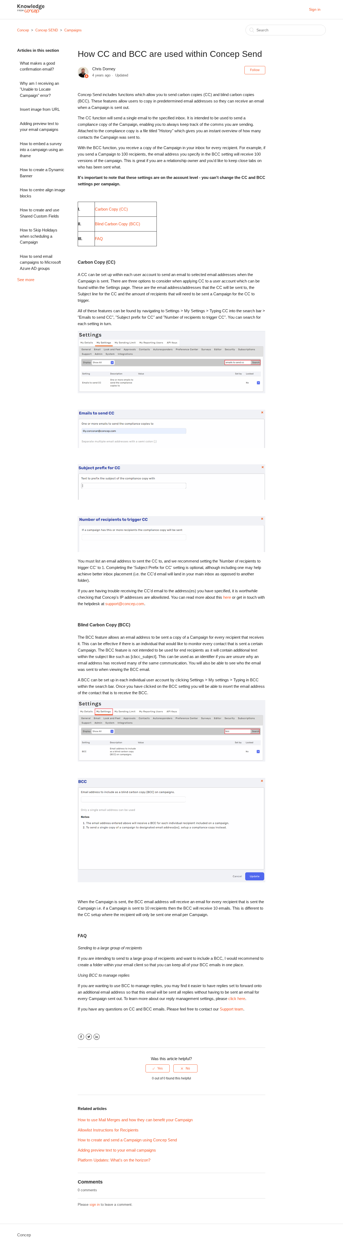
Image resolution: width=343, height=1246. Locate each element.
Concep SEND (46, 30)
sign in (95, 1205)
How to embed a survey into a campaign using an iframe (41, 149)
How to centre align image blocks (42, 193)
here (227, 597)
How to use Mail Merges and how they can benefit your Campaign (135, 1120)
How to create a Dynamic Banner (42, 172)
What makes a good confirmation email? (37, 66)
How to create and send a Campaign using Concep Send (127, 1140)
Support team (231, 1009)
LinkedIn (96, 1037)
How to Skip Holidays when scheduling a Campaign (38, 236)
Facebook (81, 1037)
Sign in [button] (314, 9)
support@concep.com (124, 603)
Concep (23, 30)
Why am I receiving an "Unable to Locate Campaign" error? (39, 89)
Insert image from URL (40, 109)
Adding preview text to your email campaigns (39, 126)
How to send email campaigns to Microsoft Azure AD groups (40, 262)
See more (25, 279)
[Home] (31, 12)
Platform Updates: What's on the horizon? (114, 1160)
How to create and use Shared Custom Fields (39, 213)
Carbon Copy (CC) (111, 209)
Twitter (88, 1037)
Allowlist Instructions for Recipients (108, 1130)
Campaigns (73, 30)
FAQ (99, 238)
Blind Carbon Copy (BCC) (117, 224)
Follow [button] (255, 70)
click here (236, 998)
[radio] (158, 1068)
